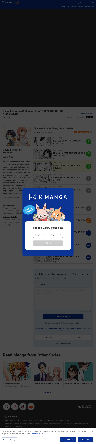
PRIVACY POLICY (38, 433)
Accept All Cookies (68, 440)
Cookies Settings (9, 440)
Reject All (85, 440)
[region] (48, 436)
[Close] (92, 431)
